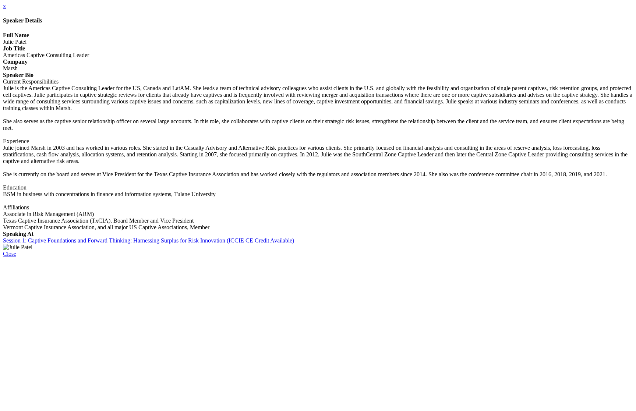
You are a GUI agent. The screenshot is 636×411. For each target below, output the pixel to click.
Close (9, 254)
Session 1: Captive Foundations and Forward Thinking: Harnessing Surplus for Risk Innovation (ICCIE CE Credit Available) (148, 240)
